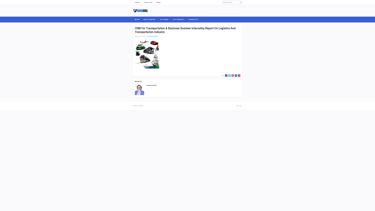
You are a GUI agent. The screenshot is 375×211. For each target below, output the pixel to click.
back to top (238, 106)
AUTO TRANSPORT (178, 19)
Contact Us (137, 2)
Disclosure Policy (148, 2)
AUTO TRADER (164, 19)
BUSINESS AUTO (193, 19)
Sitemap (158, 2)
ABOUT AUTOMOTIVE (149, 19)
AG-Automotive (139, 106)
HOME (137, 19)
